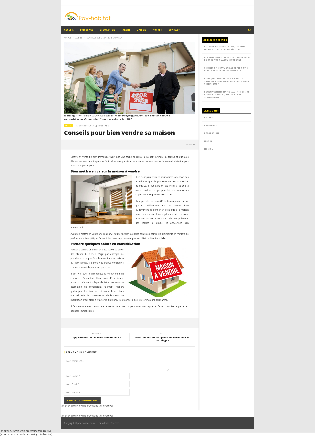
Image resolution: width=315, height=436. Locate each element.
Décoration (107, 29)
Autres (157, 29)
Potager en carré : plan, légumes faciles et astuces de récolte (225, 48)
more (189, 144)
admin (100, 125)
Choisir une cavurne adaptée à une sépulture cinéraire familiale (226, 69)
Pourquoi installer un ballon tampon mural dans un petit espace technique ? (226, 81)
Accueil (67, 38)
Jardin (126, 29)
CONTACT (174, 29)
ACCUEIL (69, 29)
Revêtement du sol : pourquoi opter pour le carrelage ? (162, 337)
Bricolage (86, 29)
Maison (141, 29)
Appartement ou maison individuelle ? (97, 336)
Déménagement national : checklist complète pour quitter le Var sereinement (226, 94)
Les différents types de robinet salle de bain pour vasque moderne (227, 58)
